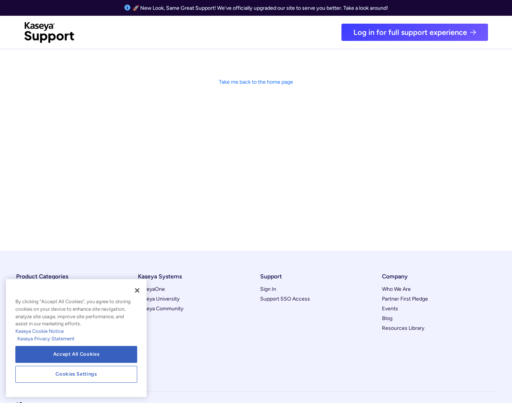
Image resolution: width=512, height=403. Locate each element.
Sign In (268, 289)
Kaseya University (159, 299)
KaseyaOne (151, 289)
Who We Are (396, 289)
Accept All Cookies (76, 354)
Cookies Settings (76, 374)
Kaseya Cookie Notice (39, 331)
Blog (387, 318)
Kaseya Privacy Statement (46, 338)
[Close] (137, 290)
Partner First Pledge (405, 299)
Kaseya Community (160, 308)
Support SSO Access (285, 299)
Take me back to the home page (256, 82)
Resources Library (403, 328)
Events (390, 308)
